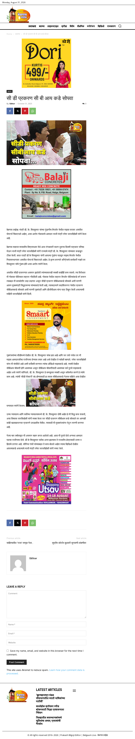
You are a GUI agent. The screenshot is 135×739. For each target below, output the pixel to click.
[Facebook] (10, 111)
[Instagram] (10, 707)
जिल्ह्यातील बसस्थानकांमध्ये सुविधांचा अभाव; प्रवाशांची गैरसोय (49, 720)
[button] (120, 26)
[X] (17, 111)
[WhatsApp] (32, 111)
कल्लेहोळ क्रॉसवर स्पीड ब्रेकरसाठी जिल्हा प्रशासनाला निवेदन (50, 709)
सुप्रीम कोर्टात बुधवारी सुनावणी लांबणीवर (69, 542)
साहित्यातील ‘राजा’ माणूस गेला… (20, 542)
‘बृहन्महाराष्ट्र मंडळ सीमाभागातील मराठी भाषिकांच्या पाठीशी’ (50, 698)
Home (9, 34)
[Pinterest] (25, 111)
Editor (12, 103)
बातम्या (17, 34)
